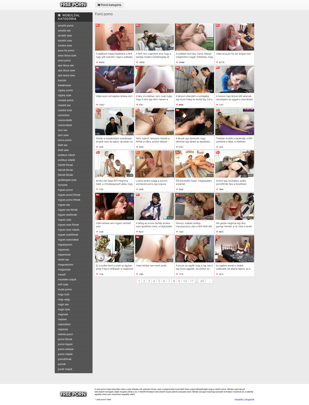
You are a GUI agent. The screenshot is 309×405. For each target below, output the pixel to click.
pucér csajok (65, 369)
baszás (62, 80)
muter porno (65, 289)
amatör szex (65, 40)
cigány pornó (65, 90)
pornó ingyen (65, 344)
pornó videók (65, 354)
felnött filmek (65, 174)
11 (192, 281)
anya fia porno (66, 50)
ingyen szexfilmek (68, 234)
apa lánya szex (66, 70)
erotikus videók (66, 160)
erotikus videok (66, 155)
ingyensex (63, 249)
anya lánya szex (67, 55)
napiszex (63, 329)
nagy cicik (63, 294)
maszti (62, 274)
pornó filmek (65, 339)
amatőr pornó (65, 25)
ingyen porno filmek (69, 199)
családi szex (65, 110)
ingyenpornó (65, 244)
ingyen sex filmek (68, 209)
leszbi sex (63, 259)
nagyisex (63, 314)
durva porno (65, 140)
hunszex (62, 184)
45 (202, 281)
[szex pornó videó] (73, 6)
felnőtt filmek (65, 165)
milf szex (63, 284)
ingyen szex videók (68, 229)
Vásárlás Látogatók (244, 399)
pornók (62, 364)
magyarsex (64, 269)
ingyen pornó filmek (69, 194)
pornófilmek (64, 359)
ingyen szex (64, 219)
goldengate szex (67, 179)
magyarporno (65, 264)
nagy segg (64, 299)
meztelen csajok (67, 279)
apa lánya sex (66, 65)
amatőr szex (65, 35)
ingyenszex (64, 254)
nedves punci (65, 334)
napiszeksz (64, 324)
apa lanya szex (66, 75)
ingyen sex (64, 204)
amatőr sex (64, 30)
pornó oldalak (66, 349)
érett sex (62, 145)
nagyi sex (63, 304)
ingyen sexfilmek (67, 214)
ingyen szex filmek (68, 224)
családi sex (64, 105)
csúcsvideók (65, 120)
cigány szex (64, 95)
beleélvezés (64, 85)
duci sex (62, 130)
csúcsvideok (65, 125)
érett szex (63, 150)
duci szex (63, 135)
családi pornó (65, 100)
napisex (62, 319)
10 (185, 281)
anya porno (64, 60)
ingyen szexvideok (68, 239)
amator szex (65, 45)
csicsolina (63, 115)
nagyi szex (64, 309)
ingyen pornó (65, 189)
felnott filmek (65, 170)
